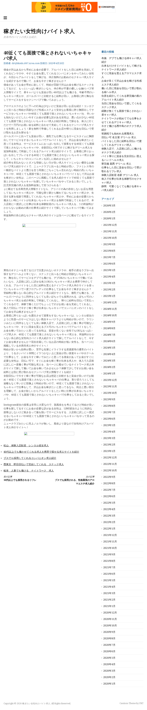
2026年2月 (109, 212)
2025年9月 (109, 244)
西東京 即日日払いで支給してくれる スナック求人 (34, 464)
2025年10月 (110, 237)
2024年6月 (109, 341)
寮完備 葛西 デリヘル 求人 (116, 163)
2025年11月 (110, 231)
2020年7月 (109, 644)
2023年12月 (110, 380)
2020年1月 (109, 683)
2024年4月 (109, 354)
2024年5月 (109, 347)
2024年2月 (109, 367)
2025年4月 (109, 276)
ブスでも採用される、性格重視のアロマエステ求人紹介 (74, 480)
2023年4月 (109, 431)
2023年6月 (109, 418)
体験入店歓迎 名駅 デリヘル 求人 (120, 175)
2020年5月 (109, 657)
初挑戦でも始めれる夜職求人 (117, 133)
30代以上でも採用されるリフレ (20, 478)
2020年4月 (109, 664)
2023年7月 (109, 412)
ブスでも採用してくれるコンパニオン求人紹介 (30, 458)
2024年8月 (109, 328)
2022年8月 (109, 483)
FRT (141, 703)
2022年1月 (109, 528)
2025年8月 (109, 250)
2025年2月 (109, 289)
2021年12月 (110, 535)
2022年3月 (109, 515)
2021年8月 (109, 560)
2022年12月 (110, 457)
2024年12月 (110, 302)
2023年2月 (109, 444)
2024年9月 (109, 321)
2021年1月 (109, 606)
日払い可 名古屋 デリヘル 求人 (118, 137)
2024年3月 (109, 360)
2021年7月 (109, 567)
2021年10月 (110, 547)
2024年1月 (109, 373)
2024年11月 (110, 308)
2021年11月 (110, 541)
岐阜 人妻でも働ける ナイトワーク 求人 (29, 470)
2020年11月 (110, 619)
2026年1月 (109, 218)
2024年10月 (110, 315)
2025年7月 (109, 257)
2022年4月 (109, 509)
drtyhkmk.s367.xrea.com (26, 63)
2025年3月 (109, 283)
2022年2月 (109, 522)
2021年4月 (109, 586)
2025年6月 (109, 263)
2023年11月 (110, 386)
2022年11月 (110, 464)
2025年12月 (110, 224)
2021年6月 (109, 573)
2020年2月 (109, 677)
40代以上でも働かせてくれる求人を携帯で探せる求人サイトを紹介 (41, 451)
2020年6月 (109, 651)
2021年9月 (109, 554)
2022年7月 (109, 489)
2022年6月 (109, 496)
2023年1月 (109, 451)
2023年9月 (109, 399)
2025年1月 (109, 296)
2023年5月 (109, 425)
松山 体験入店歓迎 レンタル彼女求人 (26, 445)
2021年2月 (109, 599)
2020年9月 (109, 631)
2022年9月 (109, 476)
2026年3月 (109, 205)
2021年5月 (109, 580)
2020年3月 (109, 670)
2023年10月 (110, 392)
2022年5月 (109, 502)
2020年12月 (110, 612)
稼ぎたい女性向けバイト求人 (39, 31)
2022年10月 (110, 470)
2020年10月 (110, 625)
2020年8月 (109, 638)
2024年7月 (109, 334)
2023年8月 (109, 405)
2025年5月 (109, 270)
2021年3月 (109, 593)
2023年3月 (109, 438)
